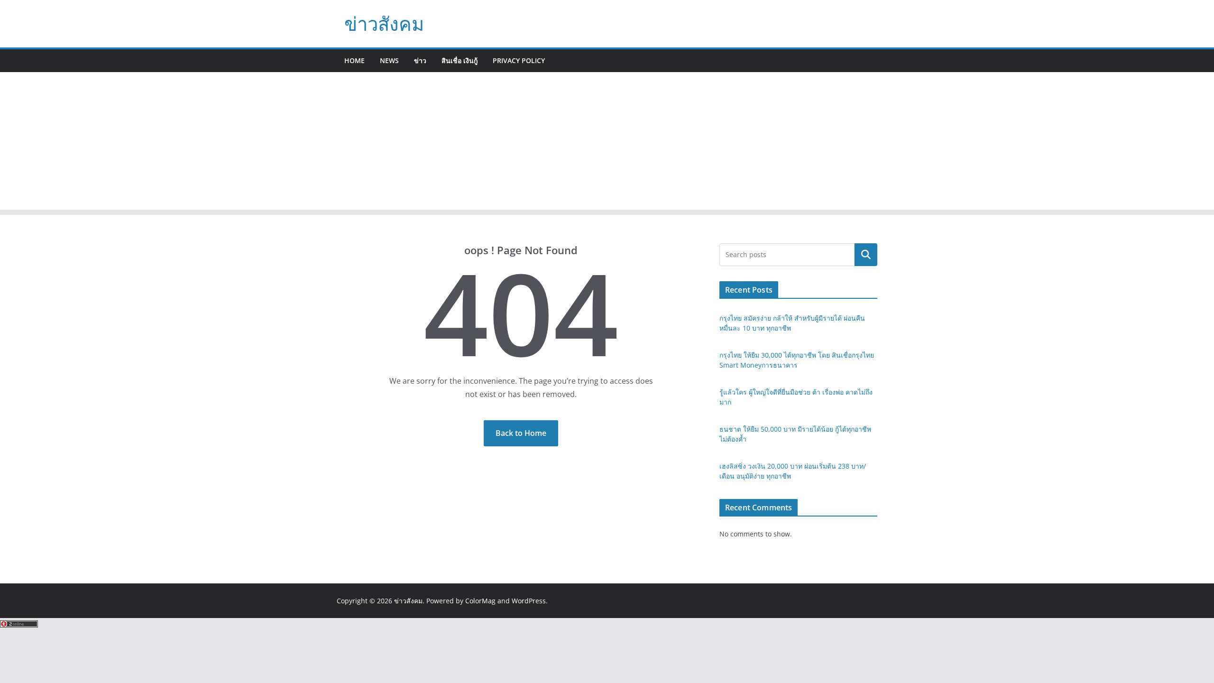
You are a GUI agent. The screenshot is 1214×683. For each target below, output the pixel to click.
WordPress (529, 600)
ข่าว (420, 60)
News (389, 60)
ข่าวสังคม (384, 23)
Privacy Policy (519, 60)
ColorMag (480, 600)
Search (866, 254)
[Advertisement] (607, 143)
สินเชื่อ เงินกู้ (459, 60)
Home (354, 60)
